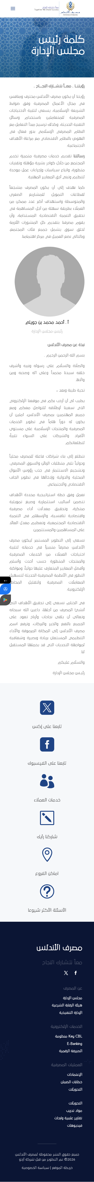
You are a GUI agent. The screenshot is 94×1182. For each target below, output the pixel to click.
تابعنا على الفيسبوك (47, 763)
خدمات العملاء (47, 800)
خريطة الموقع (62, 1167)
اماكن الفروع (47, 874)
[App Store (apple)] (5, 589)
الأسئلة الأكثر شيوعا (47, 910)
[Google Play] (5, 599)
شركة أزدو (27, 1159)
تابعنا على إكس (47, 727)
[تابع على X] (66, 973)
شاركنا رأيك (47, 837)
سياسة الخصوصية (35, 1167)
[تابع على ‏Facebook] (76, 973)
